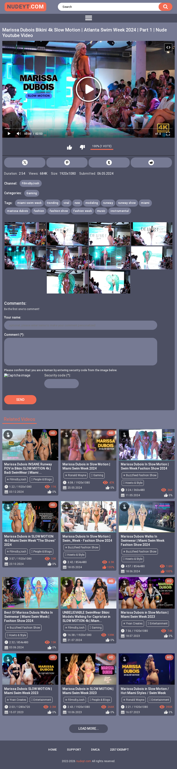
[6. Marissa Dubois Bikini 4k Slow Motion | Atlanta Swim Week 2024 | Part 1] (67, 258)
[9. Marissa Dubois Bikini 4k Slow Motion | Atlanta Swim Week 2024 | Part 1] (67, 282)
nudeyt (25, 6)
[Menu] (88, 18)
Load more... (88, 728)
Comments (14, 303)
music (101, 211)
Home (52, 749)
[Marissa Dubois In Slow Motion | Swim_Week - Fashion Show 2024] (89, 516)
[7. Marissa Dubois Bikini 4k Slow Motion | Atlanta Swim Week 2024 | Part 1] (109, 258)
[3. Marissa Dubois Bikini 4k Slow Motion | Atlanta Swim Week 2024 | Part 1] (109, 234)
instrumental (120, 211)
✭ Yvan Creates (133, 623)
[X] (24, 162)
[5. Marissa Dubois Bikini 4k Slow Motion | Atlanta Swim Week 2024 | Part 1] (25, 258)
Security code (54, 375)
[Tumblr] (109, 162)
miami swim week (29, 203)
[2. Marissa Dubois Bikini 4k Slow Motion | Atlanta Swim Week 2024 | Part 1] (67, 234)
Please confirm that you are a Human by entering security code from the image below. (60, 370)
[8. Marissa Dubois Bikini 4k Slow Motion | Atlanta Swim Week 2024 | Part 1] (152, 258)
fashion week (82, 211)
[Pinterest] (67, 162)
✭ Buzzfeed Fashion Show (139, 475)
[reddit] (151, 162)
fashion (39, 211)
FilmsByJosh (30, 183)
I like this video (69, 147)
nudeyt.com (83, 761)
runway (108, 203)
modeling (92, 203)
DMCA (95, 749)
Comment (11, 334)
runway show (127, 203)
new (77, 203)
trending (52, 203)
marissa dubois (17, 211)
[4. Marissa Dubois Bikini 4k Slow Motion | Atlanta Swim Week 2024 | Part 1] (152, 234)
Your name (12, 317)
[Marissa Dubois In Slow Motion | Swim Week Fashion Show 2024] (147, 444)
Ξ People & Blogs (41, 479)
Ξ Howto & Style (132, 482)
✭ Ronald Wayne (75, 475)
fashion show (59, 211)
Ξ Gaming (97, 475)
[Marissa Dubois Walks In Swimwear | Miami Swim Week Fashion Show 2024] (147, 516)
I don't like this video (82, 147)
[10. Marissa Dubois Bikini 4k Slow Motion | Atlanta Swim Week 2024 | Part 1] (109, 282)
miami (145, 203)
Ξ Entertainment (158, 623)
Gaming (32, 193)
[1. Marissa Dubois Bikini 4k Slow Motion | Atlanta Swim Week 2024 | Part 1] (25, 234)
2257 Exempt (119, 749)
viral (66, 203)
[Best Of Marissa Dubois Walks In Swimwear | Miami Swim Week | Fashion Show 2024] (30, 592)
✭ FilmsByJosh (16, 479)
